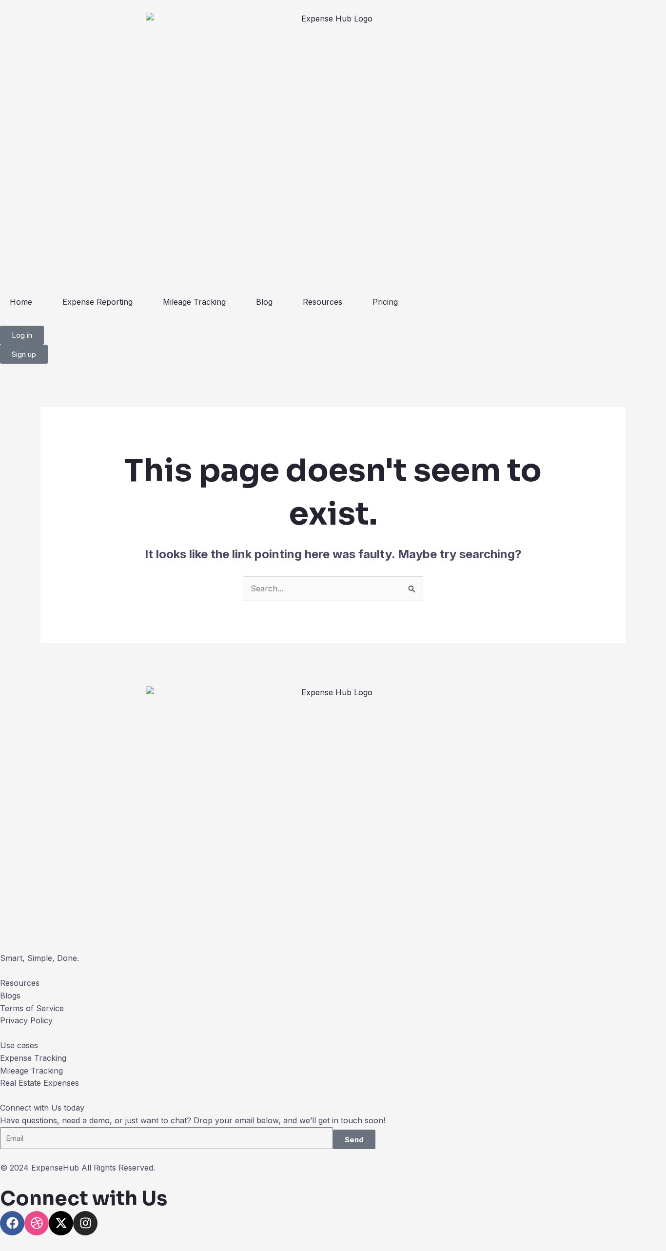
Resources (322, 302)
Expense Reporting (97, 302)
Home (21, 302)
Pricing (385, 302)
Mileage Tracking (194, 302)
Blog (264, 302)
